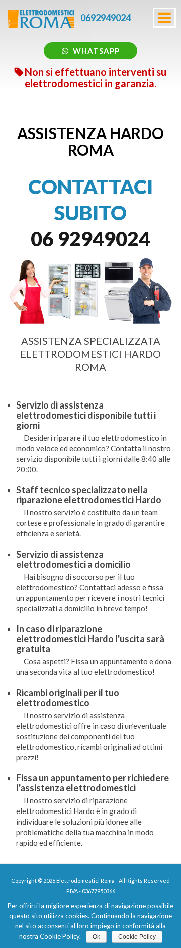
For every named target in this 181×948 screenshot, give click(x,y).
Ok (96, 936)
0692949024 (105, 17)
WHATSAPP (96, 50)
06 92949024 (90, 239)
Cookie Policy (137, 936)
